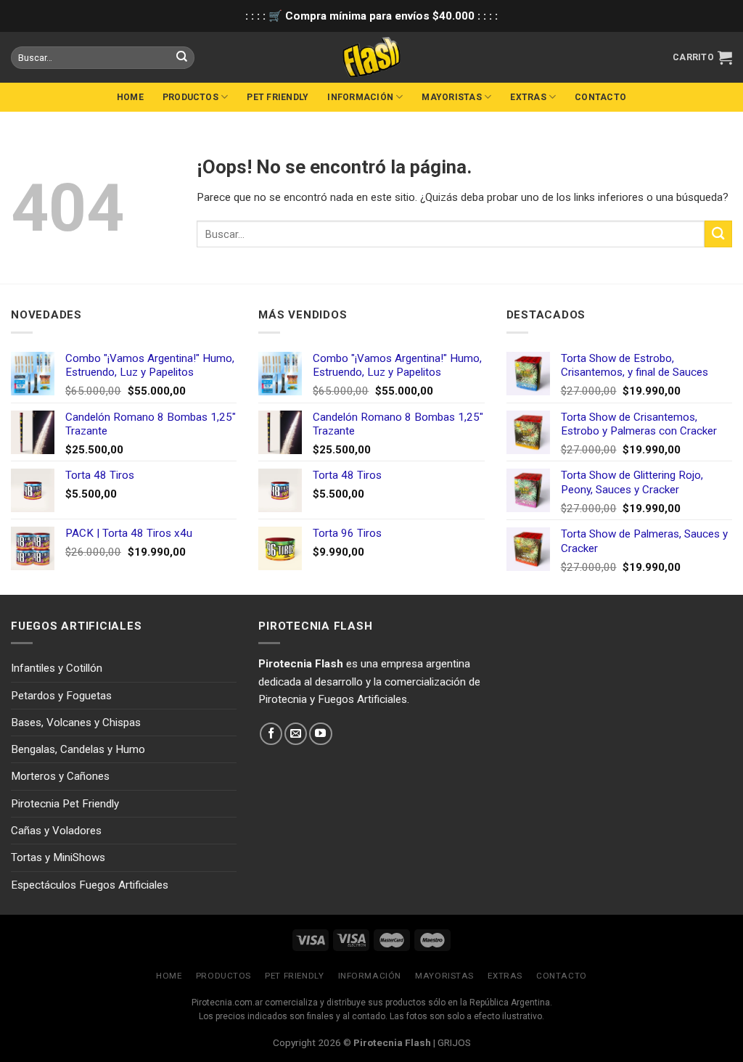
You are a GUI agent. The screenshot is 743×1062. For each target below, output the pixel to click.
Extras (528, 97)
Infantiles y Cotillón (56, 668)
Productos (190, 97)
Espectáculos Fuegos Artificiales (89, 885)
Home (130, 97)
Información (360, 97)
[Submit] (718, 234)
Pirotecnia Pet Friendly (65, 803)
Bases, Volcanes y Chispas (76, 722)
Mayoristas (451, 97)
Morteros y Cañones (60, 776)
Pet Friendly (277, 97)
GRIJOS (454, 1042)
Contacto (600, 97)
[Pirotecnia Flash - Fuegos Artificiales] (371, 57)
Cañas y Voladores (56, 830)
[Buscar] (182, 57)
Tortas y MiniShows (58, 857)
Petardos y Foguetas (61, 695)
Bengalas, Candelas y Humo (78, 749)
